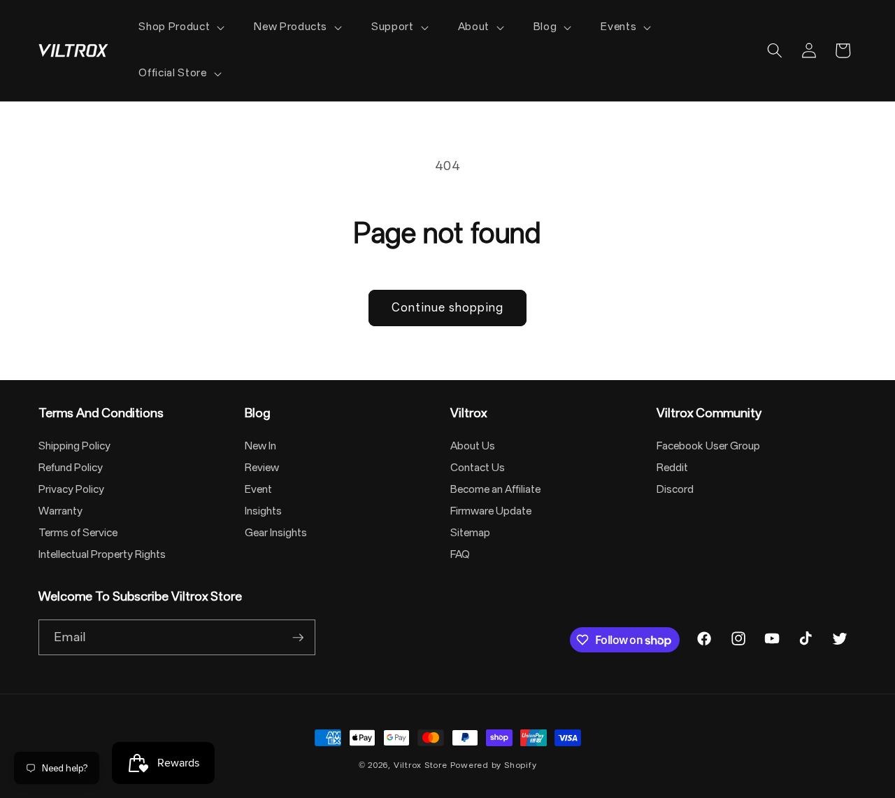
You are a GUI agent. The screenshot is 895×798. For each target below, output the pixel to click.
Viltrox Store (421, 765)
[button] (180, 27)
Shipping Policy (74, 446)
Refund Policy (70, 467)
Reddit (672, 467)
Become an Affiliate (495, 489)
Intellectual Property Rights (102, 554)
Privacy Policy (71, 489)
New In (260, 446)
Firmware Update (490, 511)
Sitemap (470, 532)
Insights (263, 511)
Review (262, 467)
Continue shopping (447, 307)
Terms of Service (77, 532)
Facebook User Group (708, 446)
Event (258, 489)
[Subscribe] (298, 638)
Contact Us (477, 467)
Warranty (60, 511)
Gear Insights (276, 532)
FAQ (460, 554)
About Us (472, 446)
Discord (675, 489)
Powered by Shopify (493, 765)
